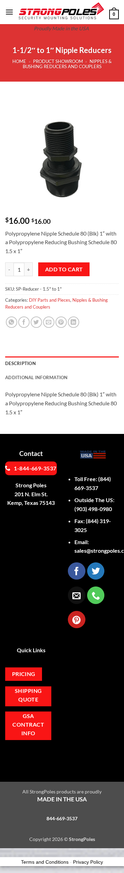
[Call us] (95, 595)
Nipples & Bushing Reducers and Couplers (67, 64)
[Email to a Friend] (48, 322)
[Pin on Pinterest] (61, 322)
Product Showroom (58, 61)
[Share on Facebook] (24, 322)
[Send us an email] (76, 595)
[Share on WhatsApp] (11, 322)
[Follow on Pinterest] (76, 619)
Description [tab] (20, 363)
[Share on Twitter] (36, 322)
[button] (9, 11)
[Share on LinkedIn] (73, 322)
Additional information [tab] (36, 377)
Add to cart (64, 269)
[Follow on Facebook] (76, 571)
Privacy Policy (88, 862)
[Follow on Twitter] (95, 571)
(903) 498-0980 (93, 509)
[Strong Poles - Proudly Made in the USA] (61, 11)
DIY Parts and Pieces (49, 300)
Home (19, 61)
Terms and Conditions (45, 862)
